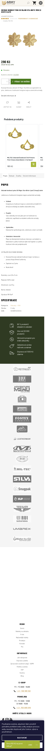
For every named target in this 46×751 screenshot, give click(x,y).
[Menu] (40, 3)
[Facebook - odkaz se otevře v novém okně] (3, 719)
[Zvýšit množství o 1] (9, 80)
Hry (22, 647)
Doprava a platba (22, 661)
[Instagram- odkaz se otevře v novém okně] (7, 719)
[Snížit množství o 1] (9, 83)
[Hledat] (28, 3)
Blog (22, 676)
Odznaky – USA (15, 305)
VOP (22, 670)
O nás (22, 634)
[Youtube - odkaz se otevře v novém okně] (11, 719)
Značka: (8, 21)
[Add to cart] (33, 164)
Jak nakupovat (22, 658)
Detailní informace (7, 96)
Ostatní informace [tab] (29, 176)
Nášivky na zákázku (22, 631)
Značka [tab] (18, 176)
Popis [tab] (5, 176)
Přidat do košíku (22, 81)
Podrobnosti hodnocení (28, 19)
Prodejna (22, 640)
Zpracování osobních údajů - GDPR (22, 664)
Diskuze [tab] (11, 176)
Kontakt (22, 644)
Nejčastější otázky (22, 637)
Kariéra (22, 673)
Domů (22, 628)
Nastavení (22, 738)
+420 (23, 691)
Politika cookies (22, 667)
